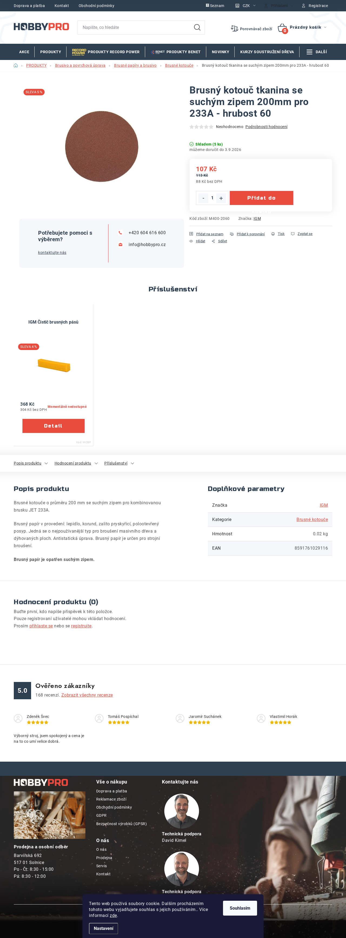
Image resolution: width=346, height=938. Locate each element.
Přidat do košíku (261, 200)
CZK (246, 6)
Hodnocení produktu (73, 463)
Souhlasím (240, 908)
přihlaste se (41, 625)
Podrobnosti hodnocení (266, 127)
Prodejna (104, 858)
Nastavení (103, 928)
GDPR (101, 815)
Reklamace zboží (111, 799)
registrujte (81, 625)
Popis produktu (27, 463)
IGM (257, 218)
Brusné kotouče (312, 519)
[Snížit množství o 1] (203, 198)
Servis (101, 866)
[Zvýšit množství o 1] (221, 198)
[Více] (316, 52)
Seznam (217, 6)
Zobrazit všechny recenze (87, 695)
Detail (53, 426)
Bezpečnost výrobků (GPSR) (121, 824)
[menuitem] (24, 52)
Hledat (197, 28)
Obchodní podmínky (97, 6)
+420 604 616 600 (147, 232)
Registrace (318, 6)
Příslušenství (116, 463)
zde (113, 915)
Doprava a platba (29, 6)
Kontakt (62, 6)
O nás (101, 849)
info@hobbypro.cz (147, 244)
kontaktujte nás (52, 252)
